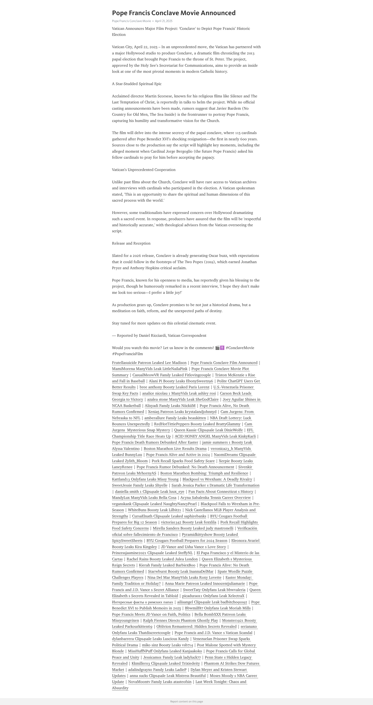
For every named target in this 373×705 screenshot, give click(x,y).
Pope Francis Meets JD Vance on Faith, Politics (151, 614)
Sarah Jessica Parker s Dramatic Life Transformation (215, 485)
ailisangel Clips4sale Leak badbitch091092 (212, 602)
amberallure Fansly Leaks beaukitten (175, 418)
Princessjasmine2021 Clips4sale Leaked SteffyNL (152, 552)
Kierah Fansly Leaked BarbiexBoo (167, 565)
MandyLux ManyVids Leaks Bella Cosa (144, 497)
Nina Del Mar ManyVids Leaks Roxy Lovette (184, 577)
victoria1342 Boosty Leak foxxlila (188, 522)
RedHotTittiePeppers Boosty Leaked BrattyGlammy (197, 424)
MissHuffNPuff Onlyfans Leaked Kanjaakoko (165, 651)
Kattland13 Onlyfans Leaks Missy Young (145, 479)
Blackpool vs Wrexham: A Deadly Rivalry (217, 479)
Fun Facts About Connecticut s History (220, 491)
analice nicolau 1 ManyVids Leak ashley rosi (179, 393)
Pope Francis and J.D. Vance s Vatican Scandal (213, 632)
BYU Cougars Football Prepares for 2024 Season (187, 540)
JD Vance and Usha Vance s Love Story (193, 546)
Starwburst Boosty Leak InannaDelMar (180, 571)
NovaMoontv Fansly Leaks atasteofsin (159, 681)
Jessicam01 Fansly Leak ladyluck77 (172, 657)
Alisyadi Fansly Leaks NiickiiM (170, 405)
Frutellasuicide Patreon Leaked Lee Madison (149, 362)
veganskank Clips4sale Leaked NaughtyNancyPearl (154, 503)
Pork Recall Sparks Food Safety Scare (183, 460)
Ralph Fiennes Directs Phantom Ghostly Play (180, 620)
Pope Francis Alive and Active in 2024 (178, 454)
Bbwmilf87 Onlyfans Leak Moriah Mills (218, 608)
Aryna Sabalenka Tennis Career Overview (215, 497)
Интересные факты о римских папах (142, 602)
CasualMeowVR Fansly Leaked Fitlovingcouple (172, 375)
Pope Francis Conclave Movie (131, 21)
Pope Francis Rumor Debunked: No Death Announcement (185, 467)
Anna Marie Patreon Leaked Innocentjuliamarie (205, 583)
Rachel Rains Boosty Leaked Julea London (162, 559)
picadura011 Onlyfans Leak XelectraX (213, 595)
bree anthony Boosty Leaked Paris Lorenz (174, 387)
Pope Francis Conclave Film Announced (224, 362)
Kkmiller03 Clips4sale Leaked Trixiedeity (166, 663)
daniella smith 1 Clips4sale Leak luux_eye (149, 491)
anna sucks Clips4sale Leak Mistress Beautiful (168, 675)
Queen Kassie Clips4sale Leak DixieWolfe (208, 430)
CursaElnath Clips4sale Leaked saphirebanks (169, 516)
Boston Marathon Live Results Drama (175, 448)
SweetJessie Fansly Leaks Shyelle (140, 485)
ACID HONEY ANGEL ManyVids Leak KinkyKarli (215, 436)
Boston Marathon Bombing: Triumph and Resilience (204, 473)
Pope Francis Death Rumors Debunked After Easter (155, 442)
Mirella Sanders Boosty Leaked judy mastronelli (193, 528)
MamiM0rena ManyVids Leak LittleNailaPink (149, 368)
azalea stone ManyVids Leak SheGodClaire (183, 399)
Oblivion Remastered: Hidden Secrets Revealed (196, 626)
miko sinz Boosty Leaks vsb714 (167, 645)
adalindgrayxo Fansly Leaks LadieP (157, 669)
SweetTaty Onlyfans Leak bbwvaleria (214, 589)
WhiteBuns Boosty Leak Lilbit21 (154, 509)
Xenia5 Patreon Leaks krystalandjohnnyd (182, 411)
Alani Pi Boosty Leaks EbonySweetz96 (181, 381)
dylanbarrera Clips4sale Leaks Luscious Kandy (150, 638)
